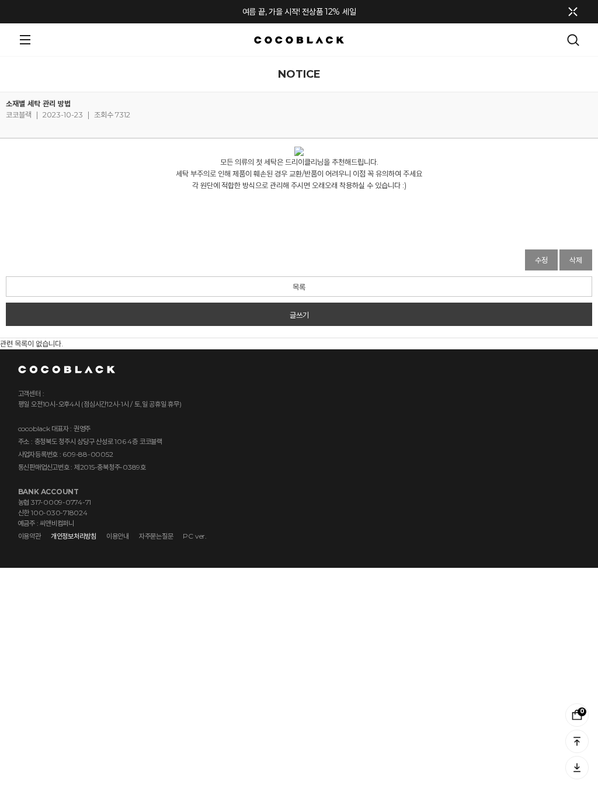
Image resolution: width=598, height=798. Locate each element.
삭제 (575, 260)
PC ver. (194, 536)
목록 (299, 287)
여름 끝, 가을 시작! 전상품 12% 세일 (299, 11)
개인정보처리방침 (73, 536)
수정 (541, 260)
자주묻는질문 (156, 536)
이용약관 (29, 536)
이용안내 (117, 536)
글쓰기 (299, 315)
